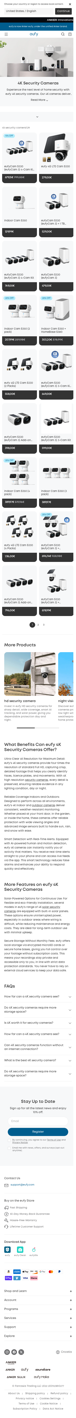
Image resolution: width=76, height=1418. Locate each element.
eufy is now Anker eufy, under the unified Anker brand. (38, 26)
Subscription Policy (25, 1409)
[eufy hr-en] (34, 34)
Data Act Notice (53, 1409)
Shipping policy (35, 1393)
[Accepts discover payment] (34, 1271)
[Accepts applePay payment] (25, 1271)
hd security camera (20, 701)
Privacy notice (25, 1399)
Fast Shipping (18, 1208)
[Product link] (19, 148)
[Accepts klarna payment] (34, 1278)
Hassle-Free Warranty (23, 1220)
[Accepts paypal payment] (59, 1271)
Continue (63, 11)
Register (38, 1132)
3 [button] (43, 625)
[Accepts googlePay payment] (42, 1271)
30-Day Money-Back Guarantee (30, 1214)
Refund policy (59, 1393)
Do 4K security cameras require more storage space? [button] (30, 1009)
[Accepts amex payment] (17, 1271)
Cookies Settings (50, 1399)
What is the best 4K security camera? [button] (30, 1060)
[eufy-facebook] (14, 1352)
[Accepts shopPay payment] (8, 1278)
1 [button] (32, 625)
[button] (70, 4)
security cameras (36, 780)
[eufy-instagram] (7, 1352)
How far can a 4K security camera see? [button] (31, 996)
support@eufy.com (22, 1185)
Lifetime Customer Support (27, 1227)
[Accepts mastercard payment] (51, 1271)
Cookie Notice (49, 1404)
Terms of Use (54, 1140)
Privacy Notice (20, 1143)
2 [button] (38, 625)
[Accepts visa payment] (25, 1278)
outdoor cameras (43, 805)
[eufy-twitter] (21, 1352)
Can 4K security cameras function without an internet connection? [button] (33, 1047)
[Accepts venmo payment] (17, 1278)
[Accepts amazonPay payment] (8, 1271)
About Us (14, 1393)
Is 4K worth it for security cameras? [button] (28, 1023)
